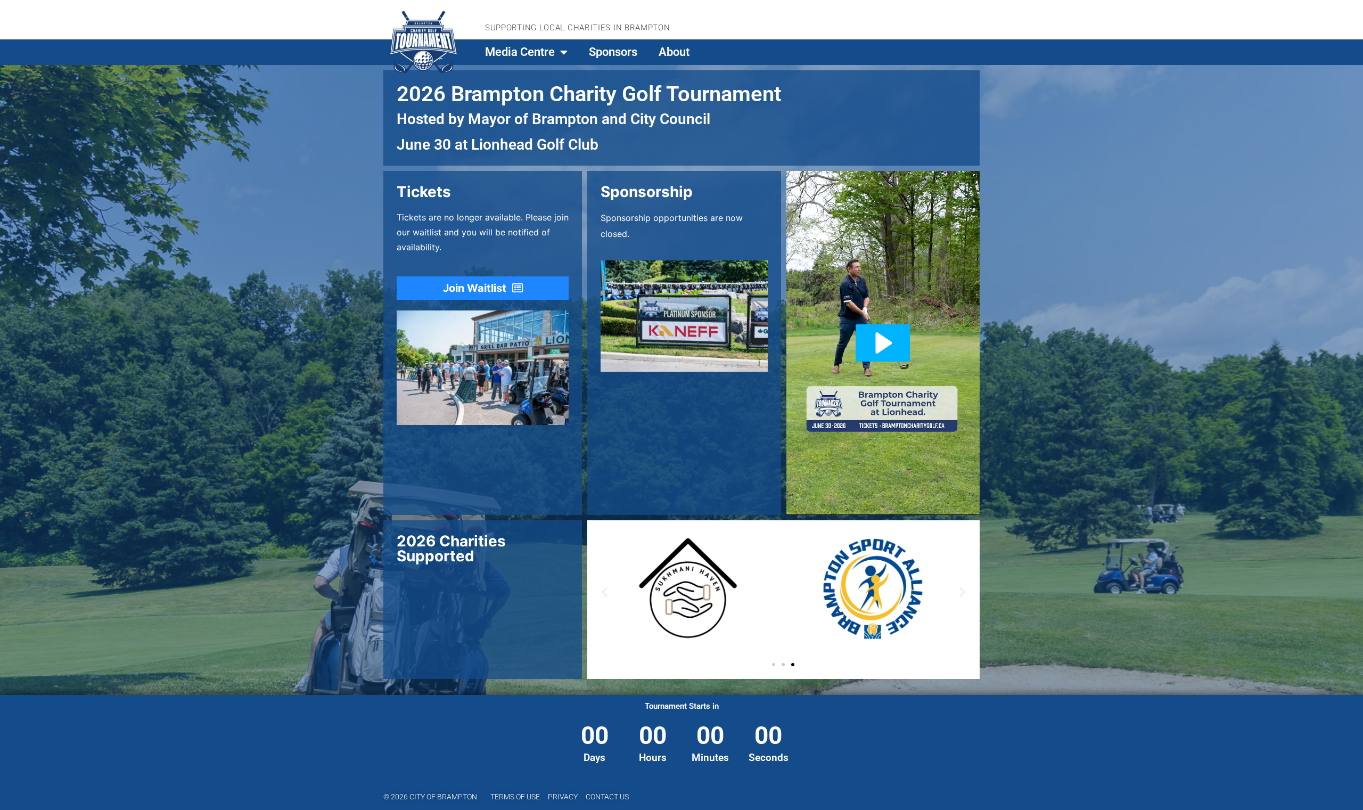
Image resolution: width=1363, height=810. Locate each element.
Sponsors (613, 52)
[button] (604, 592)
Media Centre (520, 52)
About (674, 52)
